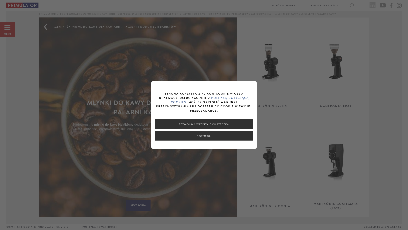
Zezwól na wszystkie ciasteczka (204, 124)
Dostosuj (204, 136)
